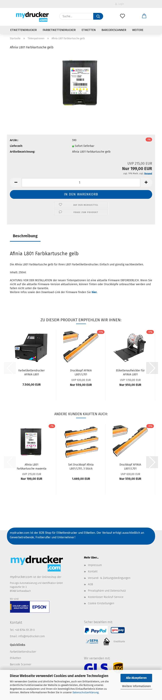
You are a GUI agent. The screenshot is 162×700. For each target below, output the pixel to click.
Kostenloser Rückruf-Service (105, 597)
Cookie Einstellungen (101, 603)
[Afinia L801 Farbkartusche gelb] (81, 83)
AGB (90, 584)
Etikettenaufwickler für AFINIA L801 (130, 372)
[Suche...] (98, 16)
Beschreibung (25, 235)
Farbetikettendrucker (59, 30)
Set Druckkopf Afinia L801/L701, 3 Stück (81, 466)
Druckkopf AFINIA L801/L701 (81, 372)
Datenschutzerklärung (86, 692)
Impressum (95, 565)
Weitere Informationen (136, 686)
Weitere (137, 30)
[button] (144, 16)
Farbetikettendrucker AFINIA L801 (31, 372)
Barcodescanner (114, 30)
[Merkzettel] (122, 16)
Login (120, 4)
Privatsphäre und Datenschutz (107, 590)
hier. (94, 292)
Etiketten (89, 30)
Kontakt (93, 571)
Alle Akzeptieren (136, 678)
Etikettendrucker (23, 30)
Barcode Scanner (20, 664)
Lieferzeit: (16, 146)
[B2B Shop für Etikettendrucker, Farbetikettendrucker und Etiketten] (31, 17)
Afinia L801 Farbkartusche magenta (31, 466)
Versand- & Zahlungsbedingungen (109, 578)
